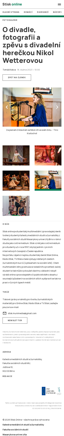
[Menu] (59, 4)
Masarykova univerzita (15, 434)
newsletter (15, 320)
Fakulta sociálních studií (15, 429)
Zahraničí (43, 12)
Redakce (7, 376)
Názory (57, 12)
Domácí (28, 12)
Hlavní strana (11, 12)
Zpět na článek (17, 77)
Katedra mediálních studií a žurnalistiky (23, 424)
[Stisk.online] (12, 4)
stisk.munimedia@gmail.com (20, 313)
